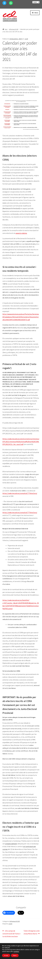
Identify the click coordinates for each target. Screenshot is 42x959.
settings (16, 951)
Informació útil (13, 29)
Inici (6, 29)
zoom (10, 924)
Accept (6, 955)
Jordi (26, 39)
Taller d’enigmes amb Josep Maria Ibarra (31, 932)
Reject (14, 955)
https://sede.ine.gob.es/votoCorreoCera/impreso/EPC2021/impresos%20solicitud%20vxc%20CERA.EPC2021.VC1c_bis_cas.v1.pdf (20, 441)
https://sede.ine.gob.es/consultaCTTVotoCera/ (19, 493)
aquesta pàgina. (21, 233)
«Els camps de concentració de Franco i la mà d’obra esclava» (11, 933)
